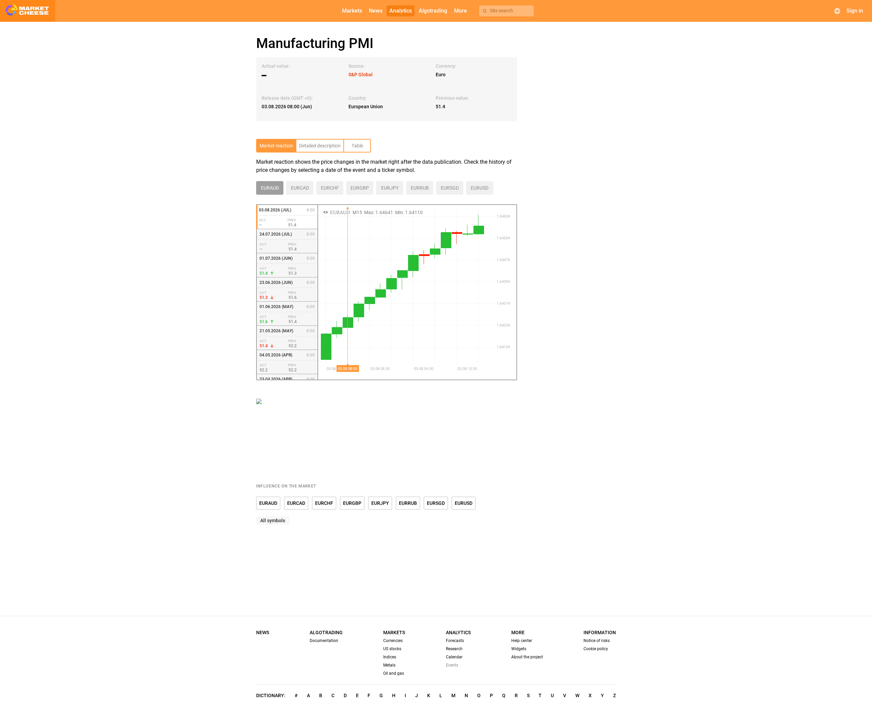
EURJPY (380, 503)
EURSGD (436, 503)
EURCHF (324, 503)
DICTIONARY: (270, 695)
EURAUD (268, 503)
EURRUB (408, 503)
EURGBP (352, 503)
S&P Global (360, 74)
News (262, 632)
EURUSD (463, 503)
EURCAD (296, 503)
